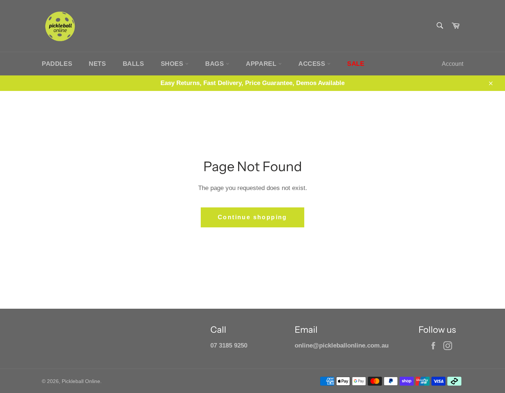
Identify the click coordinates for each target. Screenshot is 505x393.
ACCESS (312, 63)
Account (452, 64)
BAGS (215, 63)
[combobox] (439, 26)
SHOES (173, 63)
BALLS (133, 63)
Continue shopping (252, 217)
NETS (97, 63)
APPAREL (262, 63)
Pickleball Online (81, 381)
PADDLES (57, 63)
